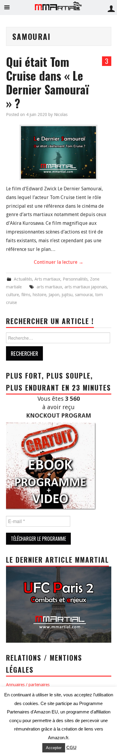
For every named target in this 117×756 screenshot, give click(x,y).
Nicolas (61, 114)
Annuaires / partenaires (28, 684)
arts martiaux (49, 286)
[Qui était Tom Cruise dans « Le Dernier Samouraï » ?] (58, 152)
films (25, 294)
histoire (39, 294)
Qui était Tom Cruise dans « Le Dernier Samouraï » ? (47, 82)
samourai (84, 294)
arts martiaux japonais (85, 286)
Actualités (23, 279)
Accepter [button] (54, 748)
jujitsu (67, 294)
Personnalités (75, 279)
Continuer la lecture (58, 262)
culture (12, 294)
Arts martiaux (47, 279)
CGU (71, 747)
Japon (54, 294)
